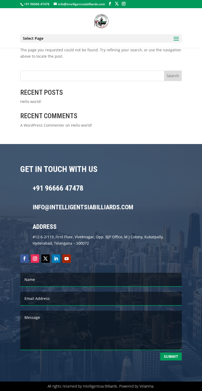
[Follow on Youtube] (66, 258)
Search (173, 75)
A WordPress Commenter (42, 125)
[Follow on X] (45, 258)
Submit (171, 356)
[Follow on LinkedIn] (56, 258)
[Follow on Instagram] (35, 258)
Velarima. (146, 386)
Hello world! (30, 101)
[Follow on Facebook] (24, 258)
